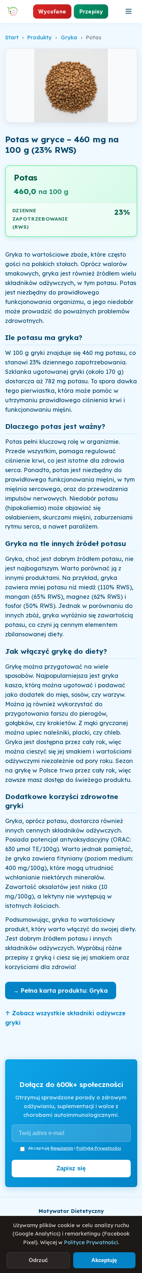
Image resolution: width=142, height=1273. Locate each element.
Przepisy (91, 11)
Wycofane (52, 11)
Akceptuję (104, 1260)
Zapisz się (71, 1168)
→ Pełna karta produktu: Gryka (60, 990)
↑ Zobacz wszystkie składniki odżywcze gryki (65, 1017)
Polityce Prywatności (91, 1242)
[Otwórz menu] (128, 11)
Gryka (69, 37)
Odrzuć (38, 1260)
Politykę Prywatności (98, 1148)
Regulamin (62, 1148)
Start (12, 37)
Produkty (39, 37)
